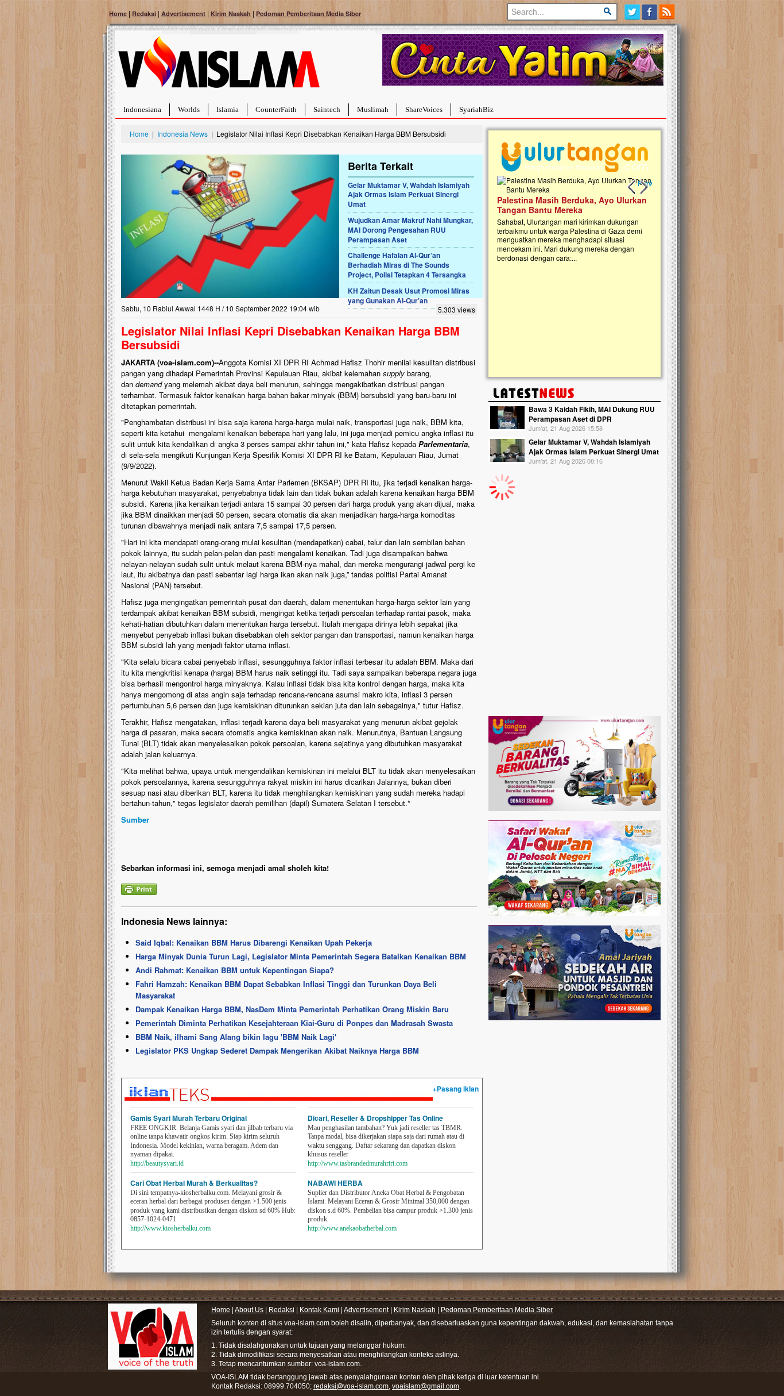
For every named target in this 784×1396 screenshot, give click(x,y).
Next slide (643, 187)
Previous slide (632, 187)
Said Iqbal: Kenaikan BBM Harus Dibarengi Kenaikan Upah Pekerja (253, 942)
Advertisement (183, 13)
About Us (249, 1310)
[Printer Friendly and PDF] (139, 888)
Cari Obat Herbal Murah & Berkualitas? (194, 1183)
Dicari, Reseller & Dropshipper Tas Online (375, 1118)
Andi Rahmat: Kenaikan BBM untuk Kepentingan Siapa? (234, 970)
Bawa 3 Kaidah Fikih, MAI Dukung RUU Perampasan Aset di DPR (592, 414)
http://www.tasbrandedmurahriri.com (357, 1163)
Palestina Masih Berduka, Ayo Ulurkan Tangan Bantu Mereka (566, 204)
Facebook (650, 12)
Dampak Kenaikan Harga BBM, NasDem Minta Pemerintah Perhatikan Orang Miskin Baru (292, 1009)
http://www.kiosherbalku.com (170, 1228)
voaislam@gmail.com (425, 1386)
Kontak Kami (319, 1310)
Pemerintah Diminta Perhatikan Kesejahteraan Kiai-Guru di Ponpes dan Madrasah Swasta (294, 1022)
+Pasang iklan (456, 1088)
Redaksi (144, 13)
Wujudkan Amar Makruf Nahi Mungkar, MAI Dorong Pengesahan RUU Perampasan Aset (410, 230)
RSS (668, 12)
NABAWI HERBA (335, 1183)
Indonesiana (142, 109)
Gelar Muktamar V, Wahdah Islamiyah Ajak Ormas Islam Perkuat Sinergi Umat (408, 195)
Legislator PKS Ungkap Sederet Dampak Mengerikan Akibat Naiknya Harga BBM (277, 1050)
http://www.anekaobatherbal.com (352, 1228)
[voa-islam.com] (218, 66)
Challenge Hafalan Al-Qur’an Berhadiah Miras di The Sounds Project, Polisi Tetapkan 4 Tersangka (407, 265)
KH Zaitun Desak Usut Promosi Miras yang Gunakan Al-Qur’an (408, 296)
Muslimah (373, 109)
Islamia (227, 109)
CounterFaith (276, 109)
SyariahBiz (476, 109)
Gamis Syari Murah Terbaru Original (188, 1118)
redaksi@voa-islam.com (351, 1386)
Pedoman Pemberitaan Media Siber (308, 13)
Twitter (632, 12)
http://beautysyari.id (157, 1163)
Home (118, 13)
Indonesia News (182, 133)
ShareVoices (424, 109)
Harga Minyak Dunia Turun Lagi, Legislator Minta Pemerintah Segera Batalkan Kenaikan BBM (300, 956)
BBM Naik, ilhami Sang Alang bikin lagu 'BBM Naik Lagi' (235, 1036)
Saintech (326, 109)
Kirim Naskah (231, 13)
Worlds (189, 109)
